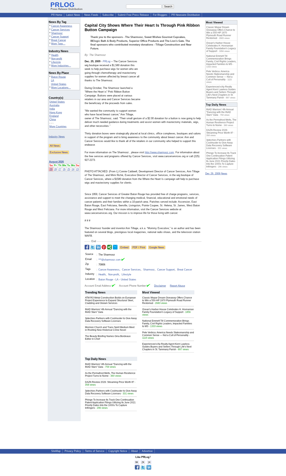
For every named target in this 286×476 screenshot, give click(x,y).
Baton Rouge (58, 76)
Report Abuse (177, 285)
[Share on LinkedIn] (98, 247)
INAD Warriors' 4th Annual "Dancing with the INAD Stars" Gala (220, 112)
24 (73, 169)
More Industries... (61, 65)
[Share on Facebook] (87, 247)
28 (55, 169)
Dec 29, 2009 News (216, 173)
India (52, 108)
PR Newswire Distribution (185, 14)
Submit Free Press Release (133, 14)
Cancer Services (60, 29)
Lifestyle (56, 62)
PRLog (106, 61)
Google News (156, 247)
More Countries (58, 126)
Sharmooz (57, 33)
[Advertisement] (172, 88)
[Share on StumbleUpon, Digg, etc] (109, 247)
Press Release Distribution (66, 9)
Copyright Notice (117, 451)
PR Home (56, 14)
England (54, 116)
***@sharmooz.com (109, 259)
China (52, 119)
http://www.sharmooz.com (159, 152)
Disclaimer (160, 285)
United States (58, 84)
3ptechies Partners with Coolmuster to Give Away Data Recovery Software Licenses (111, 319)
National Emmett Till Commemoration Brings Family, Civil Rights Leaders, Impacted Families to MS (167, 323)
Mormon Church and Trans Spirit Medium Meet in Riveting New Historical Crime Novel (109, 328)
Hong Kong (55, 112)
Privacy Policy (73, 451)
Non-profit (56, 58)
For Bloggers (160, 14)
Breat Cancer (58, 40)
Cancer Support (60, 36)
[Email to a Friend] (115, 247)
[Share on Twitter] (92, 247)
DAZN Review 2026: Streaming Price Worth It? (109, 382)
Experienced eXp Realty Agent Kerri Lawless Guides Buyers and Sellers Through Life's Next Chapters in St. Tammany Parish (166, 347)
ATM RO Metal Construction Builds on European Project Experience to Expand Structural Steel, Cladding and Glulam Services (110, 300)
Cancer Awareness (61, 25)
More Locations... (61, 87)
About (134, 451)
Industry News (57, 136)
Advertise (147, 451)
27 (59, 169)
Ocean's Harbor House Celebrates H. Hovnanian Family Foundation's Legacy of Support (168, 310)
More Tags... (58, 43)
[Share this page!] (143, 468)
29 (51, 169)
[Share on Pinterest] (104, 247)
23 (77, 169)
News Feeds (91, 14)
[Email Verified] (123, 260)
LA (52, 80)
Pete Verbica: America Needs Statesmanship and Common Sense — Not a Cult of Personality (168, 334)
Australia (54, 105)
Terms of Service (94, 451)
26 (64, 169)
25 (68, 169)
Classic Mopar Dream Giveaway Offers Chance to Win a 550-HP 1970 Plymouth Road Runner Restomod (167, 300)
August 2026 (56, 161)
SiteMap (56, 451)
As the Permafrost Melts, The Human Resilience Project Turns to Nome (221, 122)
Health (54, 55)
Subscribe (108, 14)
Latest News (73, 14)
